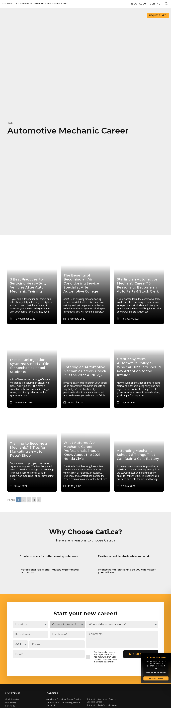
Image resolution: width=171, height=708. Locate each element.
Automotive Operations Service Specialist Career (101, 700)
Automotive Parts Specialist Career (102, 705)
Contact (156, 4)
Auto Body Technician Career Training (63, 699)
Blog (133, 4)
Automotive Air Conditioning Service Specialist (63, 703)
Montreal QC (11, 702)
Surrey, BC (10, 705)
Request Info (157, 15)
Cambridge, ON (12, 699)
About (143, 4)
